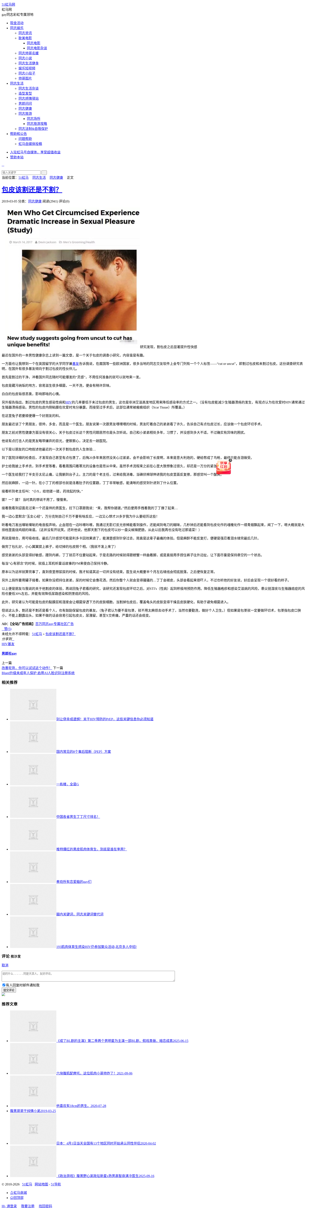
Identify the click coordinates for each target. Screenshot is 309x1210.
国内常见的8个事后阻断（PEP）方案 (83, 751)
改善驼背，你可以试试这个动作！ (27, 668)
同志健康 (25, 108)
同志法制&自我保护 (33, 129)
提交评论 (8, 990)
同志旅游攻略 (37, 123)
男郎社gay (9, 653)
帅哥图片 (25, 78)
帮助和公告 (18, 134)
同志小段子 (26, 73)
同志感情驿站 (28, 98)
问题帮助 (25, 139)
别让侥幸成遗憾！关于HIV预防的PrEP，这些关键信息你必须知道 (104, 719)
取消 (5, 965)
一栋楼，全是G (67, 784)
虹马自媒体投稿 (30, 144)
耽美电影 (25, 38)
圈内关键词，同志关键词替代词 (79, 914)
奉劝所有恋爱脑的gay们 (73, 882)
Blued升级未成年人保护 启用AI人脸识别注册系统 (38, 673)
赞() (6, 629)
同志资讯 (25, 33)
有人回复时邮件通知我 (23, 985)
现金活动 (17, 23)
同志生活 (17, 83)
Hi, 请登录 (9, 1206)
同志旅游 (25, 113)
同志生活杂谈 (28, 88)
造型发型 (25, 93)
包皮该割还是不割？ (32, 189)
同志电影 (33, 43)
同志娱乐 (17, 28)
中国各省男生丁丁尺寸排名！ (78, 816)
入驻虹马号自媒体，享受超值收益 (35, 152)
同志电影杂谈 (37, 48)
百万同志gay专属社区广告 (54, 624)
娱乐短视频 (26, 68)
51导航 (56, 1184)
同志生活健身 (28, 63)
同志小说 (25, 58)
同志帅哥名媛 (28, 53)
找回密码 (45, 1206)
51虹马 (23, 177)
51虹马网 (8, 4)
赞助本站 (17, 157)
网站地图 (41, 1184)
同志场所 (33, 118)
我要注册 (27, 1206)
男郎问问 (25, 103)
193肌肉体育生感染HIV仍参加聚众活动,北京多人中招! (96, 947)
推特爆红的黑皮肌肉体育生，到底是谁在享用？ (91, 849)
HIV (69, 402)
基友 (75, 363)
